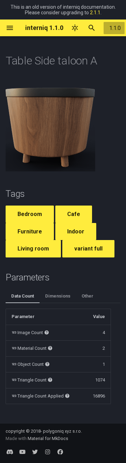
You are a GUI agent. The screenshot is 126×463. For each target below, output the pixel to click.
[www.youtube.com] (22, 451)
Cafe (73, 214)
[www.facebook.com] (60, 451)
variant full (88, 248)
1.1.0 (115, 28)
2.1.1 (95, 12)
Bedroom (30, 214)
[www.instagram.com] (47, 451)
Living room (33, 248)
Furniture (30, 231)
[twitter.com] (35, 451)
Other (87, 296)
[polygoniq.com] (9, 451)
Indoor (75, 231)
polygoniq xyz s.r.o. (62, 431)
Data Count (22, 296)
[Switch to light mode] (75, 28)
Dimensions (57, 296)
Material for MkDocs (48, 438)
